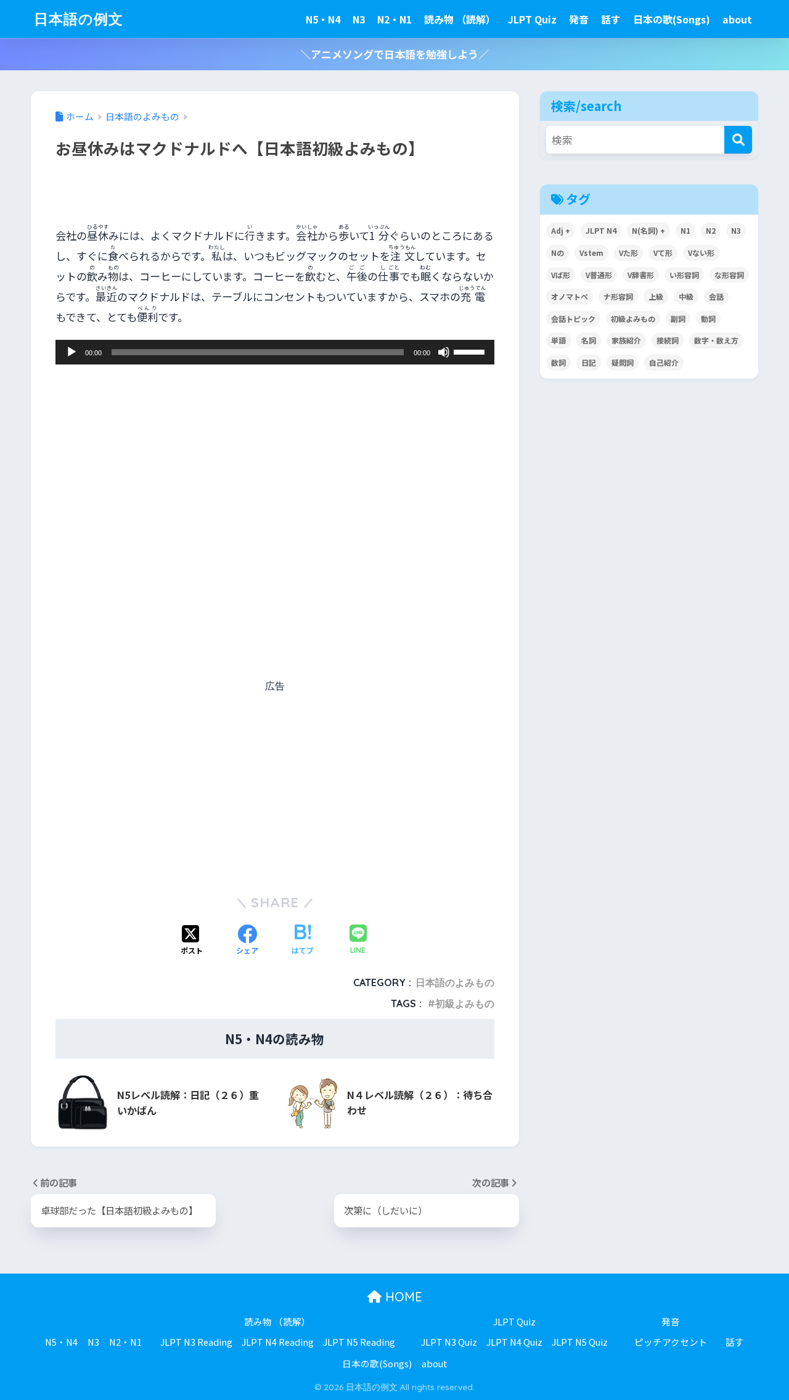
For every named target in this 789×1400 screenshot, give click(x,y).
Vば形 (560, 275)
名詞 (588, 340)
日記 (588, 362)
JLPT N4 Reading (278, 1341)
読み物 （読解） (460, 19)
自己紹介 (664, 362)
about (737, 19)
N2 (711, 230)
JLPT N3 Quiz (449, 1341)
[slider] (471, 351)
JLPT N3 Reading (196, 1341)
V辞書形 (641, 275)
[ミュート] (444, 352)
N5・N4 (323, 19)
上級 (655, 296)
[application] (274, 352)
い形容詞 (684, 275)
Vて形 (662, 252)
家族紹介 (626, 340)
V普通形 (599, 275)
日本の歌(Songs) (671, 19)
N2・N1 (394, 19)
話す (611, 19)
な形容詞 (729, 275)
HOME (402, 1296)
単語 (558, 340)
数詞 (558, 362)
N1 (685, 230)
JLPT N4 (601, 230)
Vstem (591, 252)
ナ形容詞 (618, 296)
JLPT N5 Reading (359, 1341)
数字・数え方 (716, 340)
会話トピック (573, 318)
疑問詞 (622, 362)
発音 (579, 19)
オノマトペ (569, 296)
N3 (359, 19)
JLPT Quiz (532, 19)
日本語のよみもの (454, 982)
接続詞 (667, 340)
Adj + (560, 230)
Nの (557, 252)
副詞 (678, 318)
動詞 (708, 318)
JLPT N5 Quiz (580, 1341)
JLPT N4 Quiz (514, 1341)
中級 (686, 296)
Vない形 (701, 252)
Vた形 (628, 252)
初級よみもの (464, 1003)
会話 (716, 296)
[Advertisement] (274, 557)
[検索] (738, 140)
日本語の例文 (78, 19)
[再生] (71, 352)
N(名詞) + (648, 230)
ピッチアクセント (671, 1341)
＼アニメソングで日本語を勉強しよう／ (394, 54)
